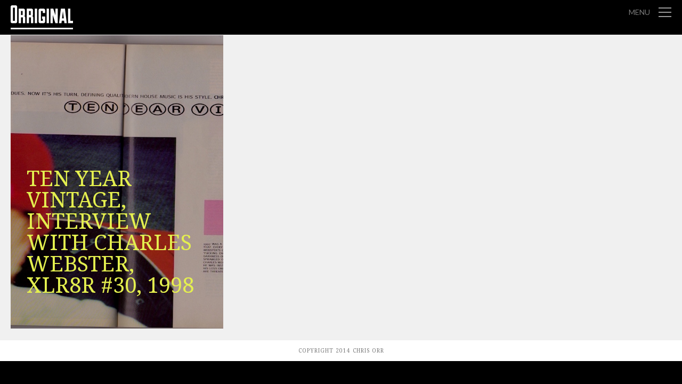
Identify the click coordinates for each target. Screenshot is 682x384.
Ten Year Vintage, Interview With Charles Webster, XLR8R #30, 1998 (110, 232)
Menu (639, 12)
